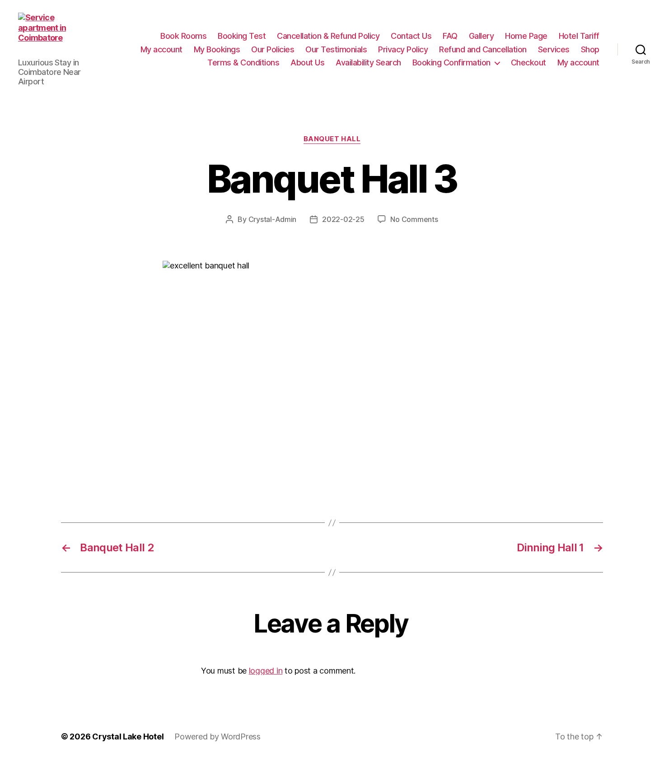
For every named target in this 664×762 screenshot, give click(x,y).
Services (554, 49)
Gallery (481, 36)
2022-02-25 (343, 219)
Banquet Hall (332, 139)
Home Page (526, 36)
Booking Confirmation (451, 62)
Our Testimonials (336, 49)
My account (161, 49)
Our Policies (272, 49)
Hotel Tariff (579, 36)
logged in (266, 670)
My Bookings (217, 49)
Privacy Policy (403, 49)
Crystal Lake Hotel (128, 736)
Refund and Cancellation (483, 49)
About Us (307, 62)
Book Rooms (183, 36)
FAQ (450, 36)
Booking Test (242, 36)
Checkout (528, 62)
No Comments (414, 219)
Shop (590, 49)
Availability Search (368, 62)
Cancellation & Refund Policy (328, 36)
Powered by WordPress (217, 736)
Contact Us (411, 36)
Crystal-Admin (272, 219)
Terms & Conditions (243, 62)
